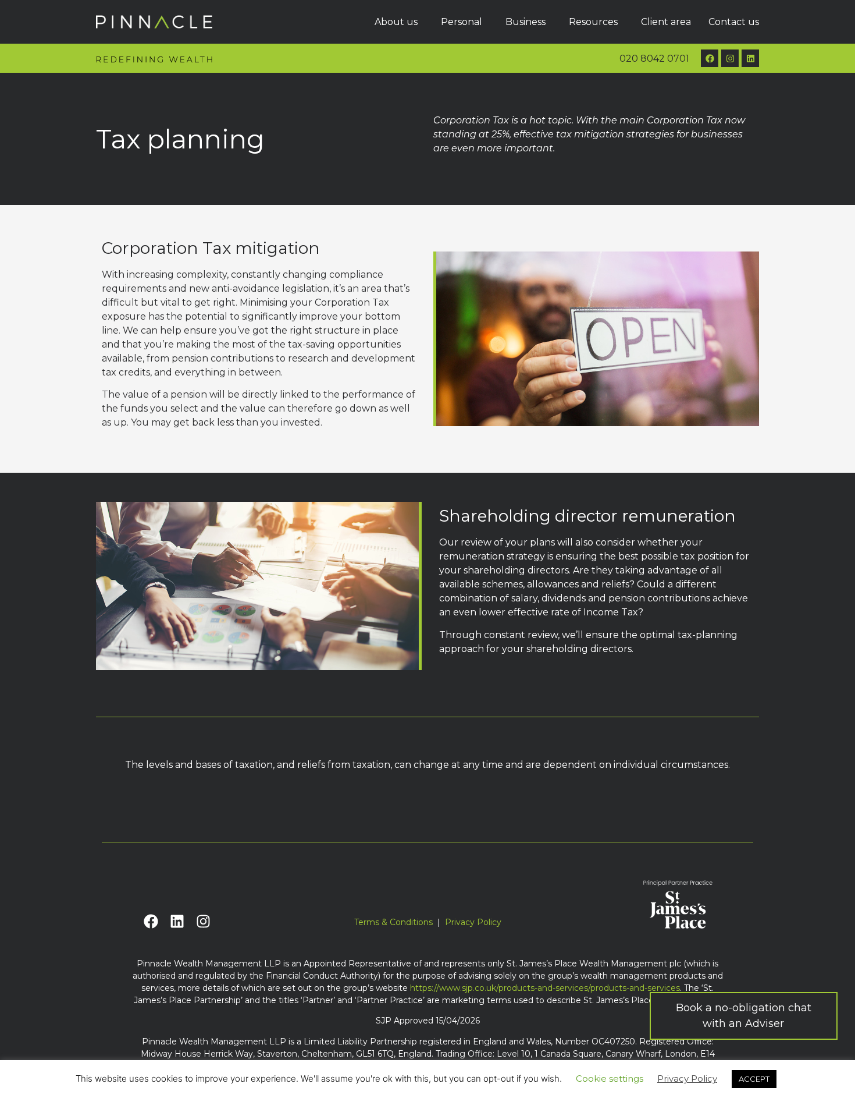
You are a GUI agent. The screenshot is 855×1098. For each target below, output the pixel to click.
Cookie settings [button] (609, 1078)
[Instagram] (730, 58)
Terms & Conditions (393, 922)
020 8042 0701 (654, 58)
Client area (666, 21)
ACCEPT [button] (754, 1078)
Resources (593, 21)
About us (396, 21)
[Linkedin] (750, 58)
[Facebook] (709, 58)
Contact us (733, 21)
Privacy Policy (473, 922)
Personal (461, 21)
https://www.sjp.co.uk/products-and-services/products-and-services (545, 988)
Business (525, 21)
